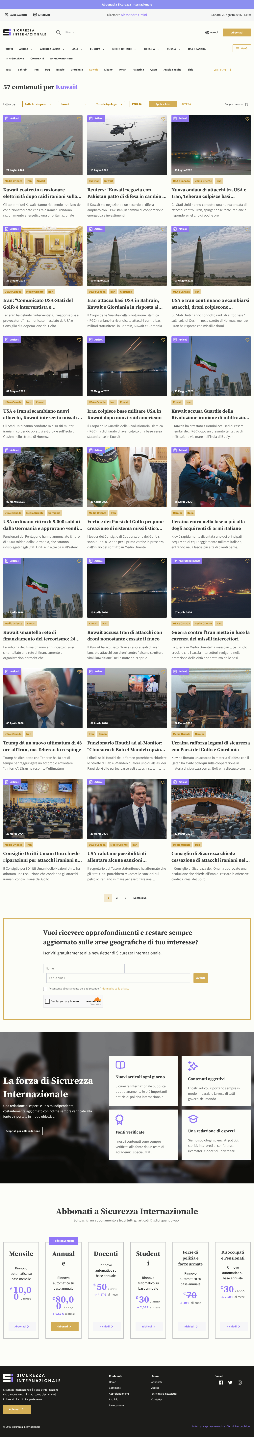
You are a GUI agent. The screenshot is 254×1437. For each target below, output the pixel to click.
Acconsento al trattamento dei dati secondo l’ (88, 988)
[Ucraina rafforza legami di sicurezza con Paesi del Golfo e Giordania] (211, 698)
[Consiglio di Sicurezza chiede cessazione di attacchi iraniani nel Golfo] (211, 808)
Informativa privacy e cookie (208, 1426)
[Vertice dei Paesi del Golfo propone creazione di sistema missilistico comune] (127, 476)
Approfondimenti (62, 58)
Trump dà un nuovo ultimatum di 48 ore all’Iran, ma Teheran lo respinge (42, 746)
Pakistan (94, 181)
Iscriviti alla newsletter (164, 1393)
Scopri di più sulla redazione (23, 1131)
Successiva (139, 898)
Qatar (153, 69)
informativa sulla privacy (115, 988)
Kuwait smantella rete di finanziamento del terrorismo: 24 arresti (39, 636)
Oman (122, 69)
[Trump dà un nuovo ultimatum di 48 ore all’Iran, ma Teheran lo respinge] (43, 698)
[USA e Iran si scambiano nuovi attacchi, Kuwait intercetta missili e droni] (43, 366)
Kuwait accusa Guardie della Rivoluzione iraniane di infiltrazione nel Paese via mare (210, 415)
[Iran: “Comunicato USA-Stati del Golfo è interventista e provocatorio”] (43, 255)
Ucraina (178, 513)
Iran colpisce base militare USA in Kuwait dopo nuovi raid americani (124, 414)
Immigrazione (15, 58)
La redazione (18, 15)
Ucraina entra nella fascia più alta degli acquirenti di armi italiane (208, 525)
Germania (54, 513)
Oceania (149, 49)
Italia (190, 513)
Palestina (138, 69)
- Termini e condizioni (238, 1426)
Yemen (103, 734)
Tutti (9, 49)
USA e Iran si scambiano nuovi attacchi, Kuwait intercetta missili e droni (41, 415)
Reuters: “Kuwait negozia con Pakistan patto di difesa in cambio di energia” (126, 193)
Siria (190, 69)
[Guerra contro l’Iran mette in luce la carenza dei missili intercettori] (211, 587)
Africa (23, 49)
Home (112, 1382)
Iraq (47, 69)
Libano (108, 69)
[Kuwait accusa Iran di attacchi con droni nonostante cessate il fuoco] (127, 587)
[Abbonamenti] (163, 118)
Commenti (37, 58)
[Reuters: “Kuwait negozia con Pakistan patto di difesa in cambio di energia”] (127, 144)
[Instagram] (242, 1382)
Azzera (186, 104)
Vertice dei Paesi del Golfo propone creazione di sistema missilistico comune (125, 525)
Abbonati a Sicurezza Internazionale (127, 5)
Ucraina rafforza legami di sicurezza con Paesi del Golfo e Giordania (210, 746)
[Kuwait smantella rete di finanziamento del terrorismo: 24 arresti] (43, 587)
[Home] (24, 32)
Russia (171, 49)
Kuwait (93, 69)
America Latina (50, 49)
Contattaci (157, 1399)
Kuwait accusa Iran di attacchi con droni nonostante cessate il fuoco (124, 636)
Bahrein (22, 69)
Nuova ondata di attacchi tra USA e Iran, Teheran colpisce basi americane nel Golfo (208, 193)
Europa (95, 49)
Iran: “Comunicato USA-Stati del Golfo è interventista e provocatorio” (38, 304)
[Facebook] (223, 1382)
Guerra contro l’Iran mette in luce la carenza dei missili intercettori (210, 636)
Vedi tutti (220, 70)
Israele (60, 69)
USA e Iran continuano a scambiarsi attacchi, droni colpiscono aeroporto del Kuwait (210, 304)
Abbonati (236, 32)
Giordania (77, 69)
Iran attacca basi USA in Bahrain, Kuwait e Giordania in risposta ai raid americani (123, 304)
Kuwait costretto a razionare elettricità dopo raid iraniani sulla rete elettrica (40, 193)
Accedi (214, 32)
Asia (75, 49)
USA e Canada (197, 49)
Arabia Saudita (172, 69)
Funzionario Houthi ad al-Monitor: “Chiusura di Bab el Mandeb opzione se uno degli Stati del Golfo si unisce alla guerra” (126, 746)
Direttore (127, 14)
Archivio (44, 15)
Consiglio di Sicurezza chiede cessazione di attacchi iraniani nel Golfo (208, 857)
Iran (36, 69)
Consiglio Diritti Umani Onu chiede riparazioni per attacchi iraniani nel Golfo (42, 857)
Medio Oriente (122, 49)
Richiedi (105, 1326)
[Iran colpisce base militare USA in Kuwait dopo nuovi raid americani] (127, 366)
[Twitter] (233, 1382)
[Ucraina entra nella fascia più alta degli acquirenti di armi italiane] (211, 476)
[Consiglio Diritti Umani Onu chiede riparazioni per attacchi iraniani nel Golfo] (43, 808)
